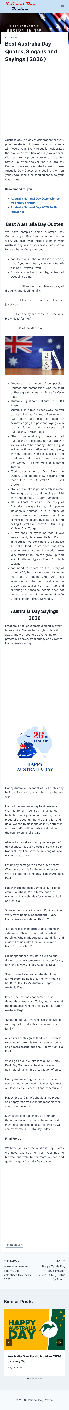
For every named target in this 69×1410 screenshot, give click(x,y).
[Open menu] (62, 6)
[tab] (28, 1378)
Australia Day (14, 1244)
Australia (11, 37)
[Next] (60, 1342)
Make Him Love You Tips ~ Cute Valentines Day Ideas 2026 (17, 1270)
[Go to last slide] (9, 1342)
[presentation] (34, 1329)
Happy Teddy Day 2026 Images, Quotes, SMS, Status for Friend (51, 1270)
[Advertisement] (34, 103)
